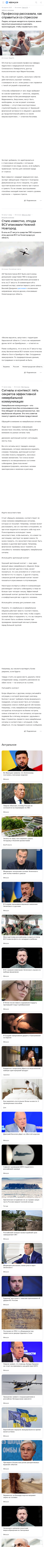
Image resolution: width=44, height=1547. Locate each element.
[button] (22, 43)
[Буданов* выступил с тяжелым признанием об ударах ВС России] (22, 1291)
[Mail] (7, 2)
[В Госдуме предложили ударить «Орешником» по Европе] (22, 1028)
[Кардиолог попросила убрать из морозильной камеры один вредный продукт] (22, 1061)
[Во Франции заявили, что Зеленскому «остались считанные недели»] (22, 766)
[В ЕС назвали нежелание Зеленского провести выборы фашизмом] (22, 963)
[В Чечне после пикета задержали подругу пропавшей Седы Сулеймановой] (22, 995)
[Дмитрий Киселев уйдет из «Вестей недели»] (22, 1127)
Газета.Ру (25, 7)
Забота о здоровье (8, 10)
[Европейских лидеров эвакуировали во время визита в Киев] (22, 1422)
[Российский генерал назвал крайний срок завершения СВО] (22, 1225)
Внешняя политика (8, 217)
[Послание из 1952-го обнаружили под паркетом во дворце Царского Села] (22, 1324)
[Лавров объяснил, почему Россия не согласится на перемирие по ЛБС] (22, 798)
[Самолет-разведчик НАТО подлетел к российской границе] (22, 1160)
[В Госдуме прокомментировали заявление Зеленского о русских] (22, 897)
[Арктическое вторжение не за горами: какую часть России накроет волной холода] (22, 1192)
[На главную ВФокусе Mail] (13, 2)
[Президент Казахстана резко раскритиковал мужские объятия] (22, 1455)
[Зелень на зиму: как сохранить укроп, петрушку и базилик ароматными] (22, 831)
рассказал (22, 288)
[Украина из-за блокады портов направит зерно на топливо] (22, 1488)
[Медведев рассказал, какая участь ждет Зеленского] (22, 1258)
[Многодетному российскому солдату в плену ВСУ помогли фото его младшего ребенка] (22, 930)
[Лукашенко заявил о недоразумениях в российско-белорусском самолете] (22, 1389)
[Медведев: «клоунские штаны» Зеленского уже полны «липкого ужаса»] (22, 864)
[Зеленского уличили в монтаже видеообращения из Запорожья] (22, 1521)
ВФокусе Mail (26, 215)
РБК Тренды (25, 387)
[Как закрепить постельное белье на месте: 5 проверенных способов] (22, 1094)
